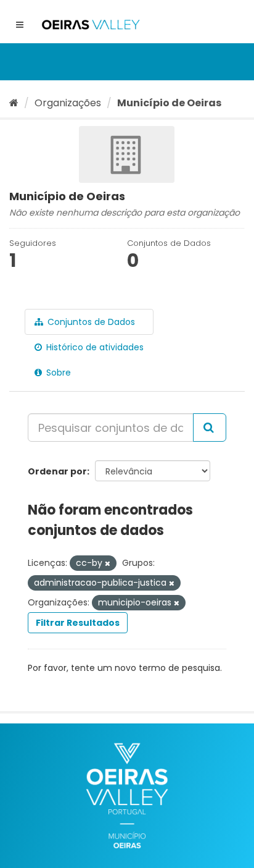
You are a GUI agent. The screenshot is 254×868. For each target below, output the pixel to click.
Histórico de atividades (94, 347)
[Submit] (209, 427)
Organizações (68, 103)
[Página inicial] (13, 103)
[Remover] (107, 563)
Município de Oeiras (169, 103)
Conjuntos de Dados (90, 322)
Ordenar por (57, 471)
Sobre (57, 372)
